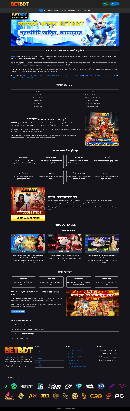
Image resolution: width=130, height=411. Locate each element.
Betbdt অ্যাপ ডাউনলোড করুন (76, 360)
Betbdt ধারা (71, 354)
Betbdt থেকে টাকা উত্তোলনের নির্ (77, 366)
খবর (89, 10)
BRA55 (16, 377)
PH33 (35, 75)
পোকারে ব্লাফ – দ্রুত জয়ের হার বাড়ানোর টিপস (29, 255)
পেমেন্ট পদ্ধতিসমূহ (72, 363)
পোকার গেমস (63, 10)
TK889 (104, 75)
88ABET (76, 75)
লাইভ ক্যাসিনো (71, 10)
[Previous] (10, 251)
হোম (41, 10)
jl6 (61, 75)
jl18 (43, 75)
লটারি (85, 10)
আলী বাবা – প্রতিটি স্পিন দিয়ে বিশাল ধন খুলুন (66, 255)
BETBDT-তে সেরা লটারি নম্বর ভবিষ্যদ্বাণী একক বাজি (103, 255)
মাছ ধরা (56, 10)
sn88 (52, 75)
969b (47, 75)
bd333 (15, 78)
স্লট (45, 10)
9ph (71, 75)
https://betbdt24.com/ (92, 75)
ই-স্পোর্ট (79, 10)
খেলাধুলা (50, 10)
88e (40, 75)
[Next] (119, 251)
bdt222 (65, 75)
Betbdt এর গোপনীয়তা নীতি (75, 351)
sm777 (57, 75)
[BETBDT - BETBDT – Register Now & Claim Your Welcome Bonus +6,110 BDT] (20, 4)
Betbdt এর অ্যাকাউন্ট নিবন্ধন (75, 357)
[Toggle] (13, 325)
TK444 (110, 75)
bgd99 (21, 78)
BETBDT (14, 56)
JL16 (115, 75)
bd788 (27, 78)
